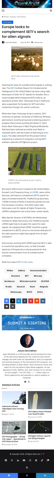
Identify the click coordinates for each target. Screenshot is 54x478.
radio (9, 286)
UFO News (21, 17)
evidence (10, 281)
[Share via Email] (6, 306)
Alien (10, 270)
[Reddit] (36, 300)
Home (6, 17)
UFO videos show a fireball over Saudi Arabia (39, 412)
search (21, 286)
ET (27, 276)
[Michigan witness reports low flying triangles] (40, 427)
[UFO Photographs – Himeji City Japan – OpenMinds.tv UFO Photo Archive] (14, 427)
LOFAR (35, 192)
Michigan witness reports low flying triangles (39, 437)
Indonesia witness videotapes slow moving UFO (12, 408)
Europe (38, 276)
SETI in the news (25, 262)
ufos (40, 292)
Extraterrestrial (28, 281)
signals (44, 286)
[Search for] (51, 10)
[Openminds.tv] (27, 4)
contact (16, 276)
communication (39, 270)
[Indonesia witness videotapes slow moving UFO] (14, 397)
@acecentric (15, 375)
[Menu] (3, 10)
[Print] (12, 306)
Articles (13, 17)
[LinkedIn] (18, 300)
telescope (17, 292)
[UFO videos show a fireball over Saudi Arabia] (40, 400)
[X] (12, 300)
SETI (13, 88)
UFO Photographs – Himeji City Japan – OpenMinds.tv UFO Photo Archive (14, 439)
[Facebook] (6, 300)
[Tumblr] (24, 300)
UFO (30, 292)
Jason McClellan (11, 42)
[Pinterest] (30, 300)
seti (33, 286)
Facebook (27, 378)
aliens (22, 270)
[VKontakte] (42, 300)
